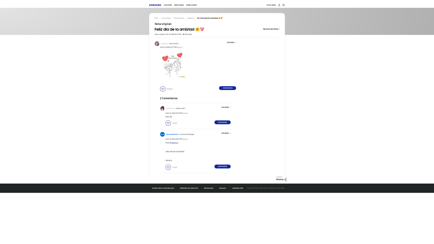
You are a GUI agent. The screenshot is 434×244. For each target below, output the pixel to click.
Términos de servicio (189, 188)
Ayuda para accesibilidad (163, 188)
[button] (232, 43)
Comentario (227, 88)
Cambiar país (237, 188)
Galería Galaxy (179, 5)
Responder (222, 122)
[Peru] (155, 5)
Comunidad (168, 5)
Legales (222, 188)
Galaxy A (179, 47)
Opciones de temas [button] (270, 29)
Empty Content (191, 5)
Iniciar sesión (271, 5)
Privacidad (208, 188)
